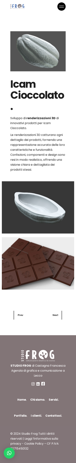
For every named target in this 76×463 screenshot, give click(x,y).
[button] (9, 453)
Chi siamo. (37, 400)
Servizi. (54, 400)
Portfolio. (20, 416)
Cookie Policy (34, 443)
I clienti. (36, 416)
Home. (22, 400)
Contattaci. (53, 416)
